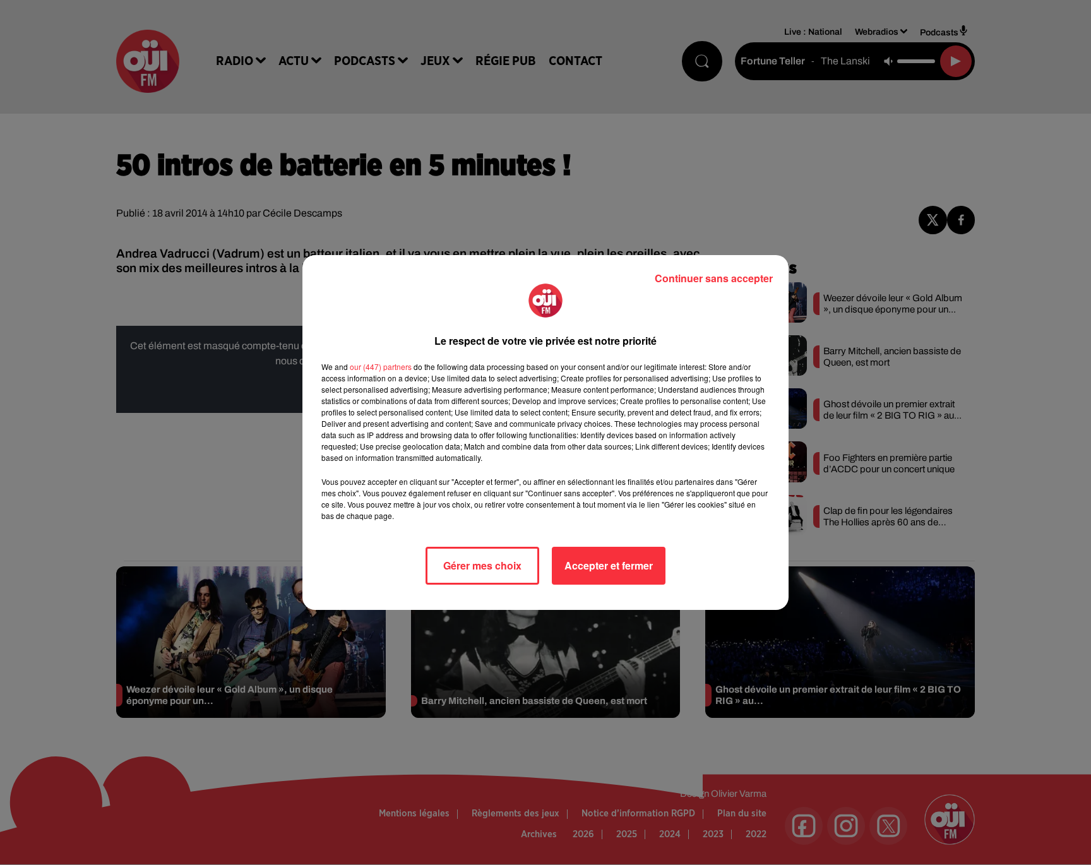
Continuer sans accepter (714, 278)
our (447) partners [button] (381, 366)
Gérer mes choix (482, 565)
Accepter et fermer (608, 565)
